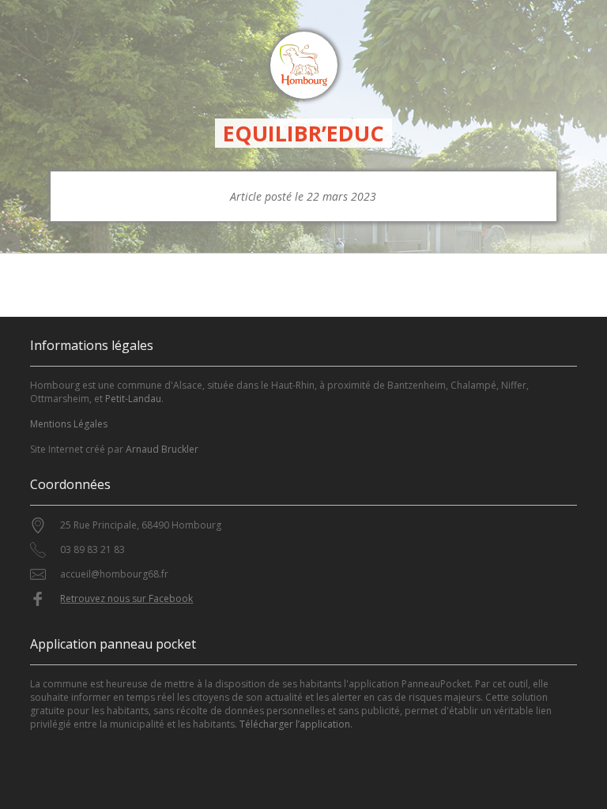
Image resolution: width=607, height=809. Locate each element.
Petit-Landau (133, 398)
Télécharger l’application (294, 724)
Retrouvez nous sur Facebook (126, 598)
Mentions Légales (68, 424)
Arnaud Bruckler (162, 449)
